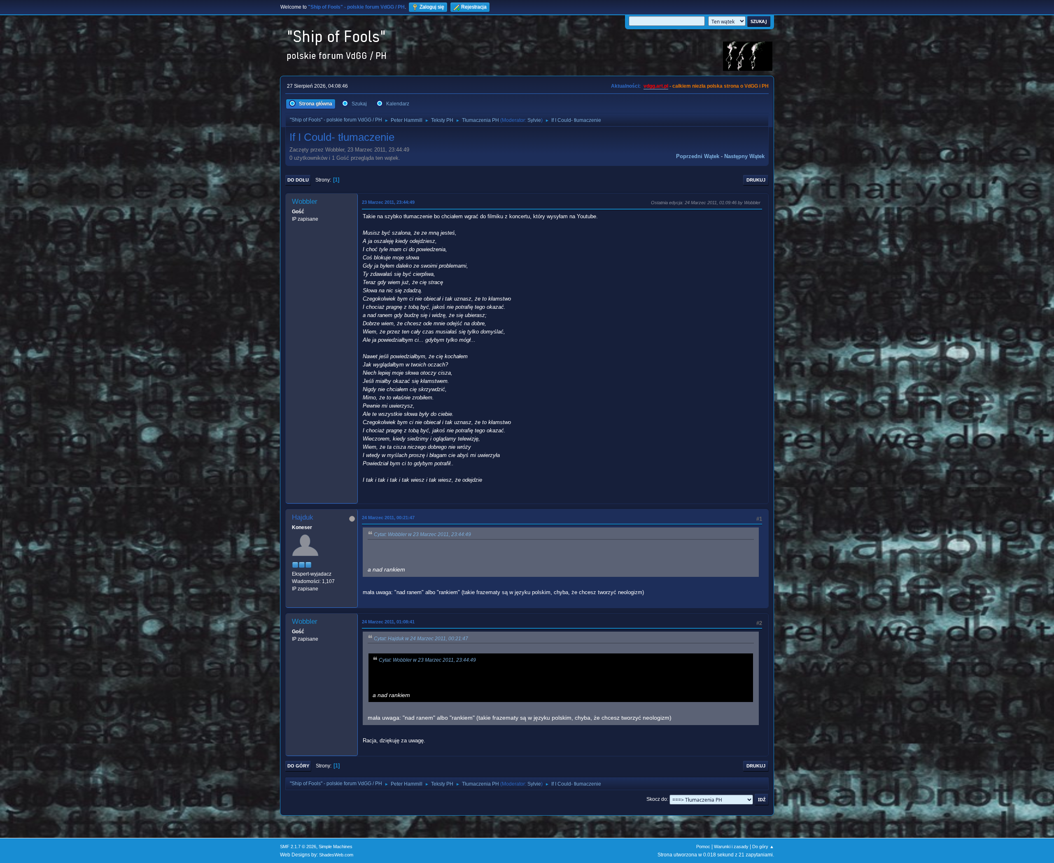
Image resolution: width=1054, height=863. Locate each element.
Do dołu (298, 179)
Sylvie (534, 120)
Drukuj (755, 179)
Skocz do (656, 799)
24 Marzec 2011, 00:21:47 (388, 517)
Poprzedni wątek (697, 156)
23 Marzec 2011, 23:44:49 (388, 202)
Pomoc (703, 846)
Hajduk (302, 517)
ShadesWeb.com (336, 854)
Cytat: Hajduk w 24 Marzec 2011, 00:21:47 (421, 638)
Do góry (298, 765)
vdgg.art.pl (656, 86)
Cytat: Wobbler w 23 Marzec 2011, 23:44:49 (422, 534)
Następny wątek (744, 156)
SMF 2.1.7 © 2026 (298, 846)
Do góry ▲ (763, 846)
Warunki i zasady (731, 846)
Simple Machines (335, 846)
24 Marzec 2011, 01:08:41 (388, 621)
